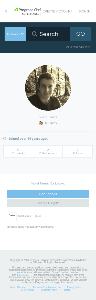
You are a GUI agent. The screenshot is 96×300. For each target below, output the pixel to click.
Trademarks (22, 274)
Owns (12, 215)
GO (80, 34)
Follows (37, 215)
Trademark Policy (48, 289)
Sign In (84, 11)
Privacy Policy (74, 287)
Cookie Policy (27, 289)
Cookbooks (48, 194)
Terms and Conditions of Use (47, 287)
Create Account (57, 11)
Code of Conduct (18, 287)
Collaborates (24, 215)
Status (67, 289)
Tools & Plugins (48, 203)
